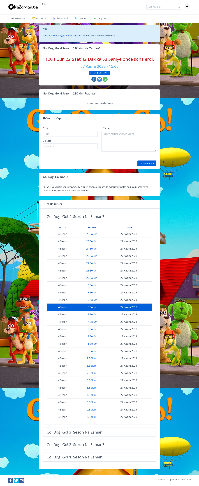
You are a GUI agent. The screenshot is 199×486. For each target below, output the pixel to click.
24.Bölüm (91, 248)
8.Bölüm (91, 365)
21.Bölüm (91, 270)
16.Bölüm (91, 307)
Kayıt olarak (48, 35)
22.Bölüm (91, 263)
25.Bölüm (91, 241)
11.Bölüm (91, 343)
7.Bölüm (91, 373)
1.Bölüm (91, 417)
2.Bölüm (91, 409)
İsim (46, 128)
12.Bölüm (91, 336)
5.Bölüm (91, 387)
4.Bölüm (91, 395)
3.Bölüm (91, 402)
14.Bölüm (91, 321)
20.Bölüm (91, 278)
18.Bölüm (91, 292)
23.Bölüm (91, 256)
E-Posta (47, 140)
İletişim (161, 479)
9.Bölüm (91, 358)
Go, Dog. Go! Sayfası (99, 72)
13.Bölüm (91, 329)
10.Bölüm (91, 351)
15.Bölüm (91, 314)
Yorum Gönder (146, 163)
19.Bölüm (91, 285)
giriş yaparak (68, 35)
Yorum (105, 128)
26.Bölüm (91, 234)
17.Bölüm (91, 300)
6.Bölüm (91, 380)
